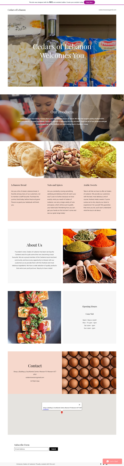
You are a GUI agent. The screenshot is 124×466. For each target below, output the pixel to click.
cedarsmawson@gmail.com (107, 10)
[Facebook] (101, 464)
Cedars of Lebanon (17, 9)
